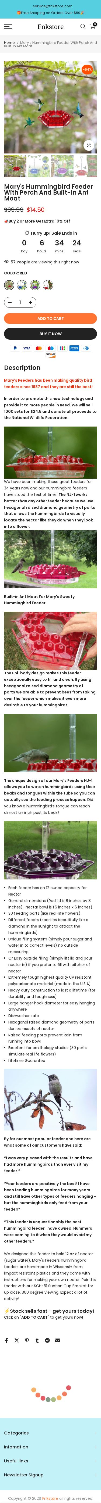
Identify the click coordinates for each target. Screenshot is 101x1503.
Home (9, 42)
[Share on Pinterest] (27, 1340)
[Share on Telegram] (47, 1340)
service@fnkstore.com (52, 6)
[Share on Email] (57, 1340)
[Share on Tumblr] (37, 1340)
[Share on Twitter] (16, 1340)
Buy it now (51, 334)
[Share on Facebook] (6, 1340)
